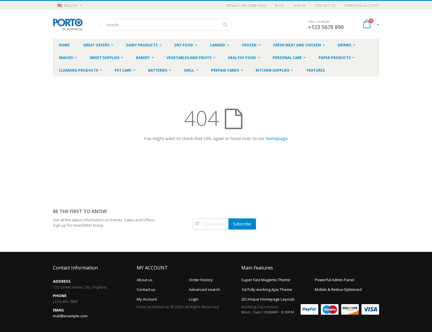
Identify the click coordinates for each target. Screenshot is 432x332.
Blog (279, 5)
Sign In (299, 5)
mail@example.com (70, 315)
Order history (201, 279)
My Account (147, 299)
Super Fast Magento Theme (265, 279)
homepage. (277, 138)
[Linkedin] (207, 238)
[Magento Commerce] (68, 24)
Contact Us (325, 5)
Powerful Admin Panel (334, 279)
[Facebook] (195, 238)
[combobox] (166, 25)
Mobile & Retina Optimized (338, 289)
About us (145, 279)
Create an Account (361, 5)
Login (193, 299)
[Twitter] (201, 238)
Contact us (146, 289)
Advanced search (204, 289)
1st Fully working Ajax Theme (266, 289)
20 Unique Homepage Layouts (268, 299)
